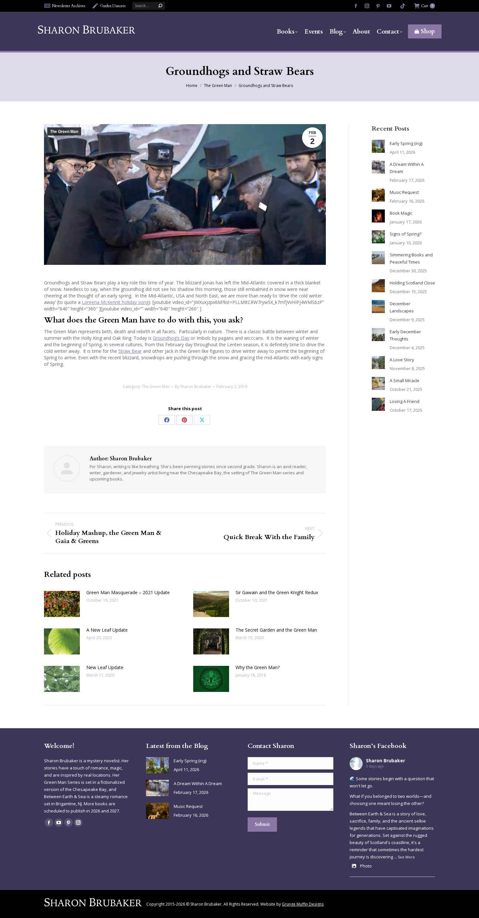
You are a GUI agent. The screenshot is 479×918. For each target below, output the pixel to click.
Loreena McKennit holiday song (115, 302)
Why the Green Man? (258, 667)
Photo (366, 866)
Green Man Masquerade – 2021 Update (128, 592)
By (193, 386)
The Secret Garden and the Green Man (276, 630)
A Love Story (402, 360)
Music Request (404, 192)
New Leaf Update (104, 667)
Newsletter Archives (68, 5)
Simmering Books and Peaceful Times (411, 258)
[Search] (160, 6)
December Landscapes (402, 307)
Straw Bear (130, 351)
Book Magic (401, 213)
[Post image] (62, 604)
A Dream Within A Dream (407, 167)
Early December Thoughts (405, 335)
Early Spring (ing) (406, 143)
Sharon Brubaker (385, 760)
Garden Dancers (113, 5)
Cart (427, 5)
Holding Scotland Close (412, 283)
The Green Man (64, 131)
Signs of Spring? (405, 234)
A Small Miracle (404, 380)
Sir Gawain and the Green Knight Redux (277, 592)
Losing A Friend (404, 401)
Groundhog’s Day (171, 338)
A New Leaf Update (107, 630)
